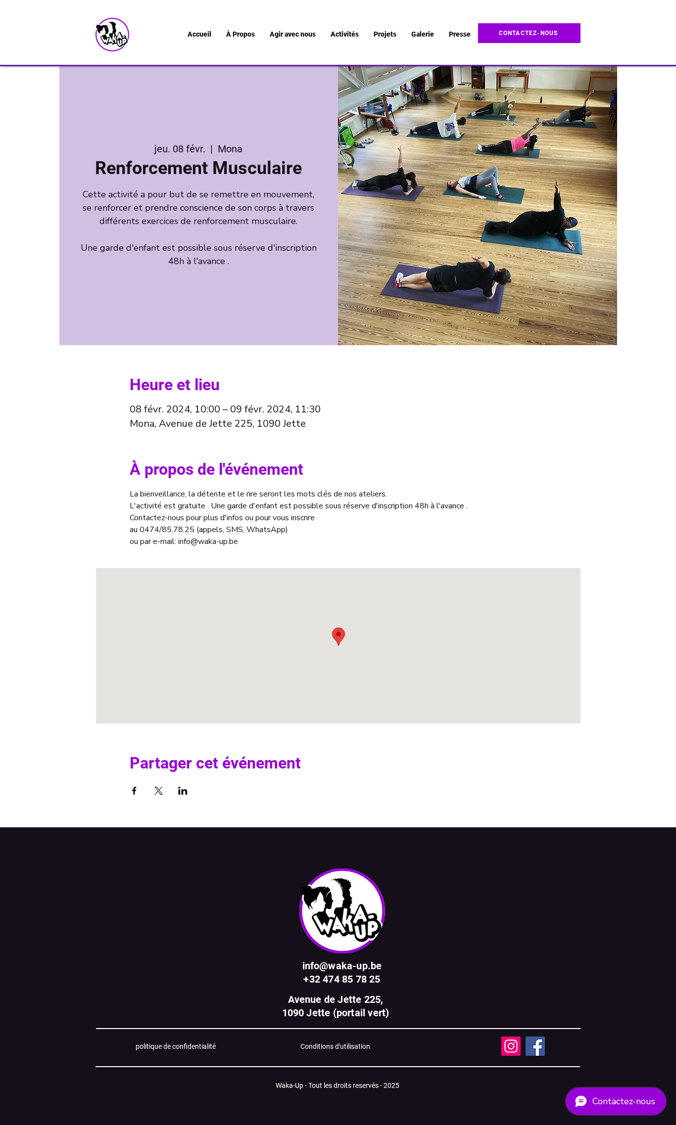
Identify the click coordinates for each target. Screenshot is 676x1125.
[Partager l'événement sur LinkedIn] (183, 791)
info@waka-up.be (342, 966)
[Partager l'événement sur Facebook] (134, 791)
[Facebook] (535, 1046)
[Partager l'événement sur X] (158, 791)
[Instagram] (511, 1046)
